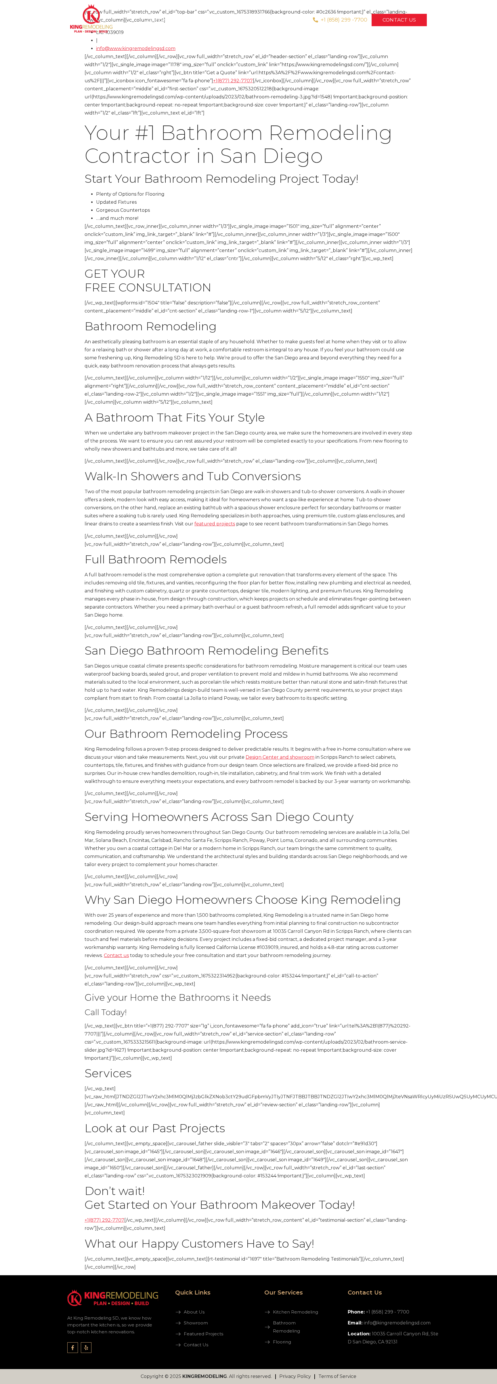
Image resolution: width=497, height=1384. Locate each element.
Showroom (195, 20)
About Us (283, 20)
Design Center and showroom (280, 757)
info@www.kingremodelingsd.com (135, 48)
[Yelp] (86, 1347)
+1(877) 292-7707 (233, 80)
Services (157, 20)
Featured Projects (240, 20)
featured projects (214, 524)
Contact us (116, 955)
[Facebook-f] (72, 1347)
